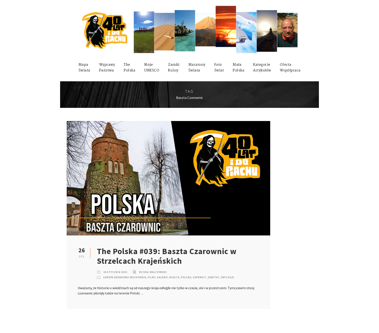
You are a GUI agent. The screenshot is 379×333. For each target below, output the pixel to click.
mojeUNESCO (151, 67)
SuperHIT (199, 277)
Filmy (151, 277)
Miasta (174, 277)
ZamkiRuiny (174, 67)
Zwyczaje (227, 277)
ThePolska (129, 67)
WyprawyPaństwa (107, 67)
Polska (186, 277)
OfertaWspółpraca (290, 67)
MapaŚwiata (84, 67)
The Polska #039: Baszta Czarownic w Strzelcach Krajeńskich (167, 256)
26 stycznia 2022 (115, 272)
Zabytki (213, 277)
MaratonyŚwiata (197, 67)
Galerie (162, 277)
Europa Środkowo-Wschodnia (124, 277)
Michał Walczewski (153, 272)
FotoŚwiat (219, 67)
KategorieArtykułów (262, 67)
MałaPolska (238, 67)
